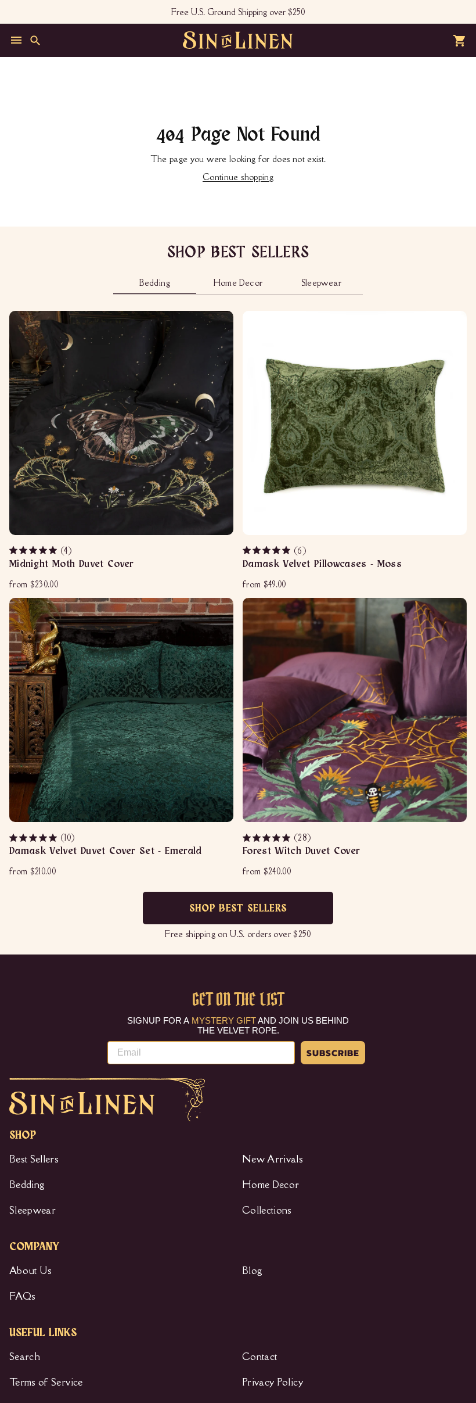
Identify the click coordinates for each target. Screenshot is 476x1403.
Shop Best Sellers (238, 908)
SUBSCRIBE (332, 1053)
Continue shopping (238, 176)
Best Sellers (34, 1159)
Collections (267, 1210)
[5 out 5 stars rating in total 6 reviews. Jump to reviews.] (267, 550)
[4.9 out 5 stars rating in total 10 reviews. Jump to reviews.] (34, 838)
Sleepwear (32, 1210)
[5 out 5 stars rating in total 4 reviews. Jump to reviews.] (34, 550)
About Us (30, 1270)
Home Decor (271, 1184)
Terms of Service (46, 1382)
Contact (259, 1356)
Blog (252, 1270)
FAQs (22, 1296)
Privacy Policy (272, 1382)
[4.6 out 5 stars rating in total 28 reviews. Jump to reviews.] (267, 838)
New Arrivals (272, 1159)
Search (24, 1356)
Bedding (27, 1184)
